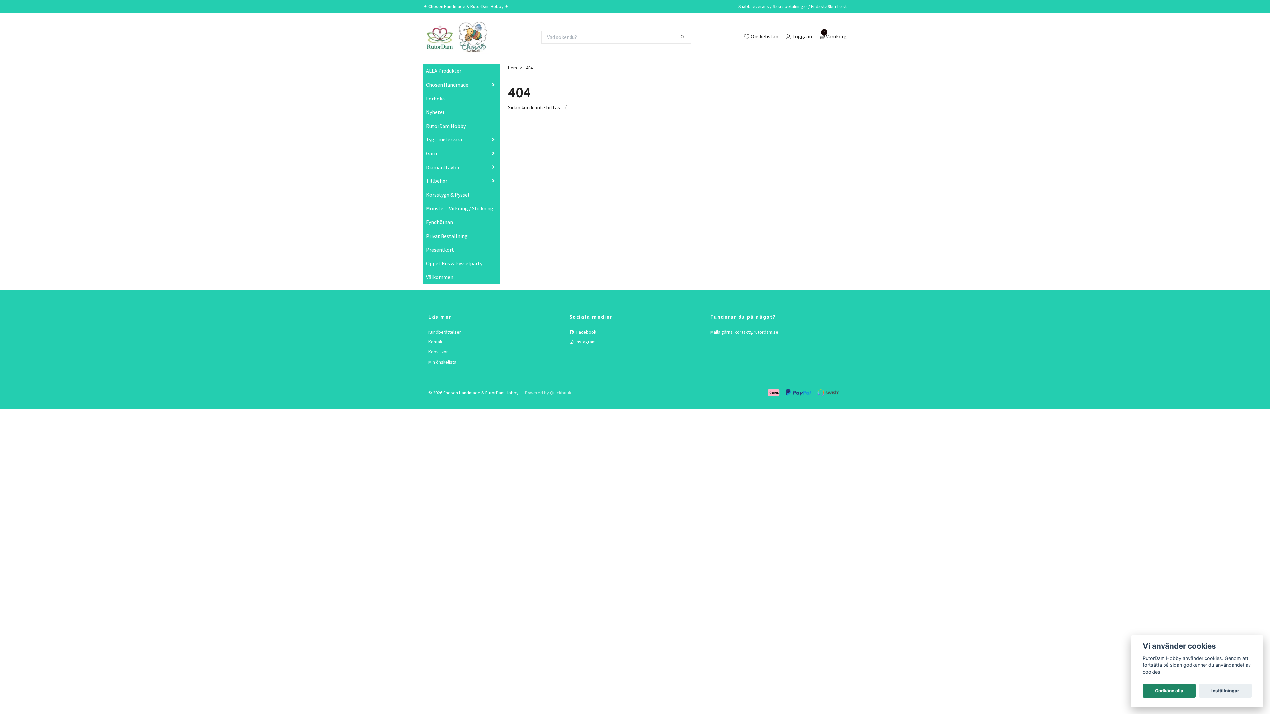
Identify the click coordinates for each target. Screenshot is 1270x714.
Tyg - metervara (444, 139)
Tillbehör (436, 181)
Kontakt (436, 342)
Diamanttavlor (443, 167)
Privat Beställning (447, 236)
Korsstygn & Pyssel (447, 194)
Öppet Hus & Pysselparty (454, 263)
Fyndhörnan (439, 222)
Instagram (585, 342)
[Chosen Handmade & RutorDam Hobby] (456, 37)
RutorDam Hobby (446, 126)
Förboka (435, 98)
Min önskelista (442, 362)
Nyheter (435, 112)
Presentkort (440, 249)
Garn (431, 153)
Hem (512, 68)
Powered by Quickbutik (548, 393)
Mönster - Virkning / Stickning (459, 208)
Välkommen (439, 277)
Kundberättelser (444, 332)
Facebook (585, 332)
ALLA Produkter (443, 70)
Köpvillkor (438, 352)
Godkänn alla (1169, 690)
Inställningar (1225, 690)
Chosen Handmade (447, 84)
